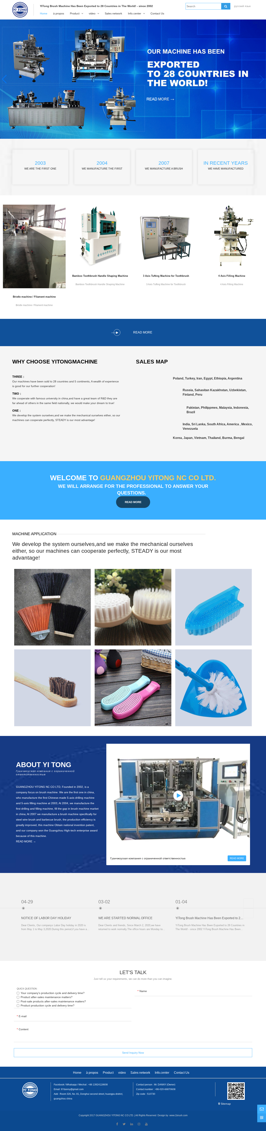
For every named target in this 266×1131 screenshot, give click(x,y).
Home (43, 13)
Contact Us (157, 13)
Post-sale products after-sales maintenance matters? (53, 1001)
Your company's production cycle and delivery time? (53, 993)
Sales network (113, 13)
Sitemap (226, 1103)
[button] (261, 79)
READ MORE (133, 502)
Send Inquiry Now (133, 1052)
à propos (58, 13)
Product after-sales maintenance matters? (46, 997)
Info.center (134, 13)
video (92, 13)
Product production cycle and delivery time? (47, 1005)
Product (74, 13)
